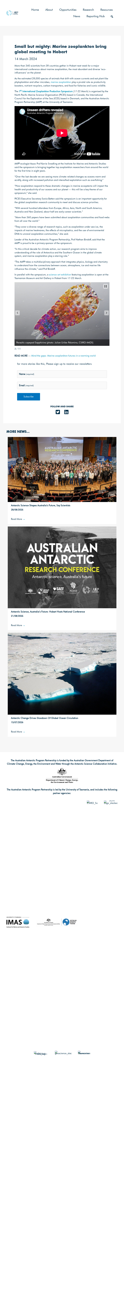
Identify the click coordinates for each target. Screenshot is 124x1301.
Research (88, 9)
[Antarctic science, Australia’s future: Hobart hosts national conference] (62, 567)
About (49, 9)
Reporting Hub (96, 16)
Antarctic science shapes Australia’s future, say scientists (40, 505)
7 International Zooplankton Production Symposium (46, 91)
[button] (111, 16)
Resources (106, 9)
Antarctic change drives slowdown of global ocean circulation (44, 718)
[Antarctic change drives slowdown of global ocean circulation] (62, 673)
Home (35, 9)
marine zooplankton (61, 82)
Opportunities (67, 9)
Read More (18, 519)
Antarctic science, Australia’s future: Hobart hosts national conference (48, 611)
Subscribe (29, 396)
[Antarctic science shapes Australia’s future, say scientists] (62, 469)
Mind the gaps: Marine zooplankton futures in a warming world (63, 355)
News (76, 16)
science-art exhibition (60, 274)
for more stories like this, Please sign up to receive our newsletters (54, 363)
